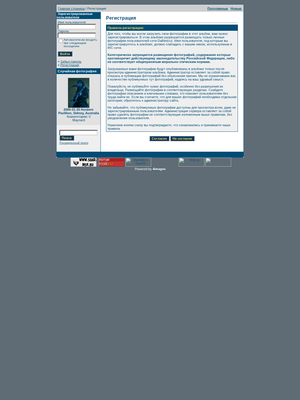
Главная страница (71, 8)
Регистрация (69, 65)
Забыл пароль (70, 61)
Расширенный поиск (73, 142)
